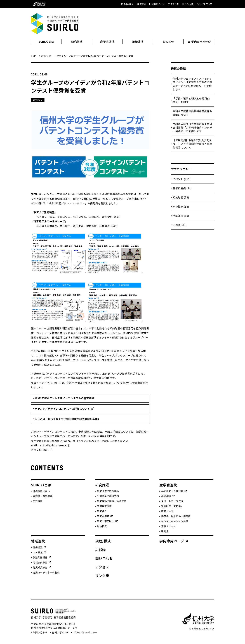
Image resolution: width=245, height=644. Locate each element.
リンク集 (189, 4)
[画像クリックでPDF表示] (59, 235)
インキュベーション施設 (174, 521)
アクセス (175, 4)
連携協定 (38, 547)
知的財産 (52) (181, 197)
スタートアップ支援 (172, 501)
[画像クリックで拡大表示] (115, 235)
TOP (33, 56)
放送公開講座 (40, 557)
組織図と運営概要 (42, 496)
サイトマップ (206, 4)
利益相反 (102, 526)
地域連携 (137, 41)
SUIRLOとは (46, 41)
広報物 (143, 4)
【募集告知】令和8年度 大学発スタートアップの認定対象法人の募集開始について (192, 143)
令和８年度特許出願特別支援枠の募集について (192, 113)
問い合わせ (104, 558)
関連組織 (38, 501)
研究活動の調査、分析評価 (111, 501)
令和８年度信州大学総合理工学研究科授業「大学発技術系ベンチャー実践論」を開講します (192, 127)
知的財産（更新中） (172, 506)
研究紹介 (102, 511)
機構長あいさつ (41, 491)
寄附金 (165, 531)
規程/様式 (128, 4)
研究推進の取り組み (108, 491)
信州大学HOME (60, 632)
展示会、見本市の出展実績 (176, 516)
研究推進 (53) (181, 206)
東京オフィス (168, 526)
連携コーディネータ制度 (46, 572)
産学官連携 (107, 41)
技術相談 (166, 496)
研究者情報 (103, 516)
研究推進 (77, 41)
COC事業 (38, 552)
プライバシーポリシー (85, 632)
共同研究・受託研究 (172, 491)
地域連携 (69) (181, 215)
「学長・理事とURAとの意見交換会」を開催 (191, 100)
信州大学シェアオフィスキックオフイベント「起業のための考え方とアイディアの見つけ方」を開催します (192, 84)
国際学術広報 (104, 506)
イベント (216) (182, 179)
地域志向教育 (40, 562)
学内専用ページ (201, 41)
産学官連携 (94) (182, 188)
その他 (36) (179, 225)
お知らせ (168, 41)
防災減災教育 (40, 567)
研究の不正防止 (105, 521)
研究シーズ (167, 511)
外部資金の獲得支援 (108, 496)
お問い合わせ (158, 4)
